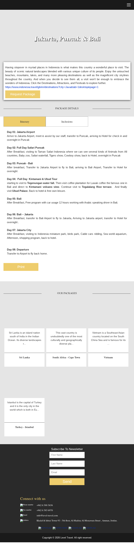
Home (15, 4)
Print (21, 267)
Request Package (22, 94)
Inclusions (67, 121)
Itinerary (24, 121)
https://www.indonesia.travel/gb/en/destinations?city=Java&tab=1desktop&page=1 (51, 87)
